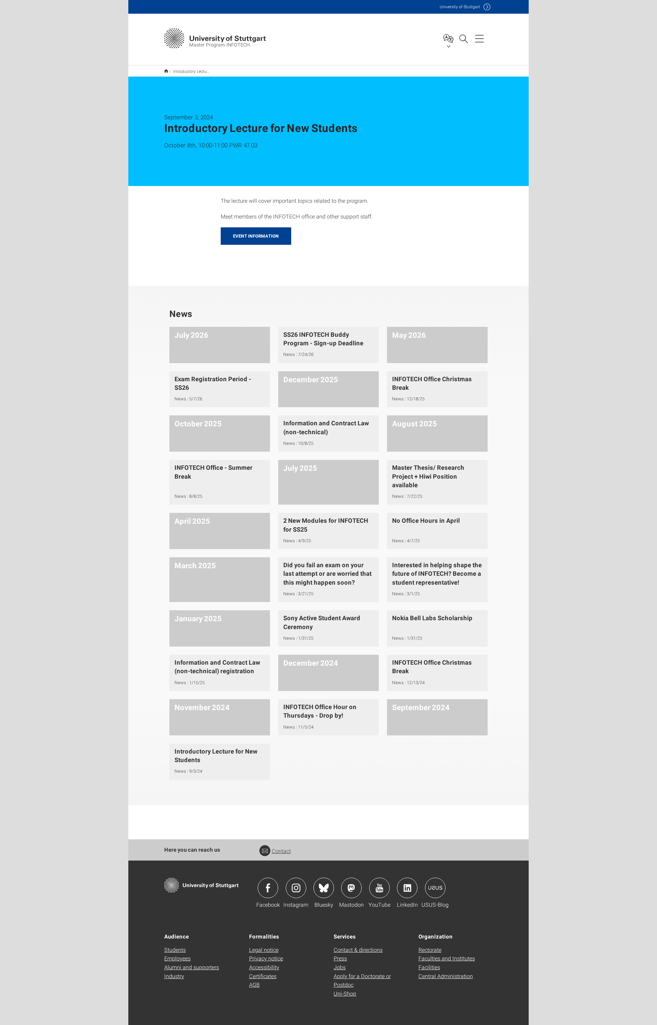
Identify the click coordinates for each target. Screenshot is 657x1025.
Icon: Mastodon (351, 888)
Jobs (340, 967)
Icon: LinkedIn (407, 888)
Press (340, 958)
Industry (174, 976)
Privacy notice (266, 958)
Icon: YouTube (379, 888)
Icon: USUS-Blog (435, 888)
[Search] (463, 38)
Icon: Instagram (296, 888)
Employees (177, 958)
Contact (281, 850)
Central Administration (445, 976)
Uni (460, 6)
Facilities (429, 967)
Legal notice (264, 949)
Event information (256, 236)
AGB (254, 984)
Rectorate (429, 949)
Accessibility (264, 967)
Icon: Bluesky (323, 888)
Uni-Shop (345, 993)
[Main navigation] (479, 38)
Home (166, 71)
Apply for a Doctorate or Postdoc (362, 980)
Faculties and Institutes (446, 958)
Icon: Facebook (268, 888)
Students (175, 949)
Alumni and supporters (191, 967)
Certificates (262, 976)
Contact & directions (358, 949)
